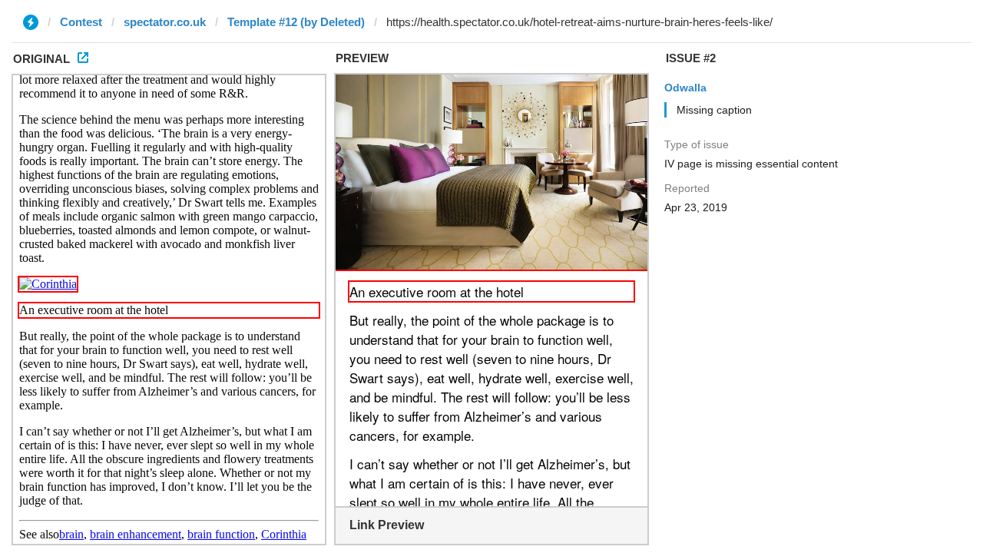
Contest (81, 21)
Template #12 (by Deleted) (296, 21)
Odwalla (685, 87)
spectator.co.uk (165, 21)
